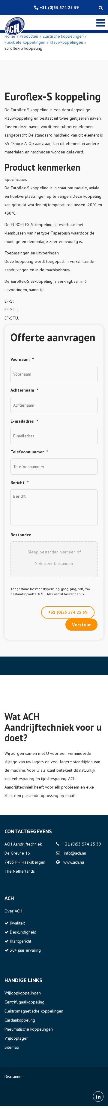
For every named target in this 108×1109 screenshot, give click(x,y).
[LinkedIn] (98, 1096)
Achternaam (24, 390)
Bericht (19, 482)
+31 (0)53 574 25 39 (67, 612)
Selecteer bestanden (54, 563)
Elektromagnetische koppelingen (33, 1011)
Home (9, 36)
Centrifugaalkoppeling (24, 1002)
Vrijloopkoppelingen (22, 993)
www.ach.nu (73, 862)
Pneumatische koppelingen (28, 1029)
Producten (29, 36)
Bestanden (21, 534)
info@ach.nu (75, 853)
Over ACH (13, 911)
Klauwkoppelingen (66, 42)
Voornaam (22, 359)
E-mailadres (24, 421)
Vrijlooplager (16, 1038)
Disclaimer (13, 1076)
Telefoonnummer (29, 452)
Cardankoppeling (19, 1020)
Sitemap (11, 1047)
